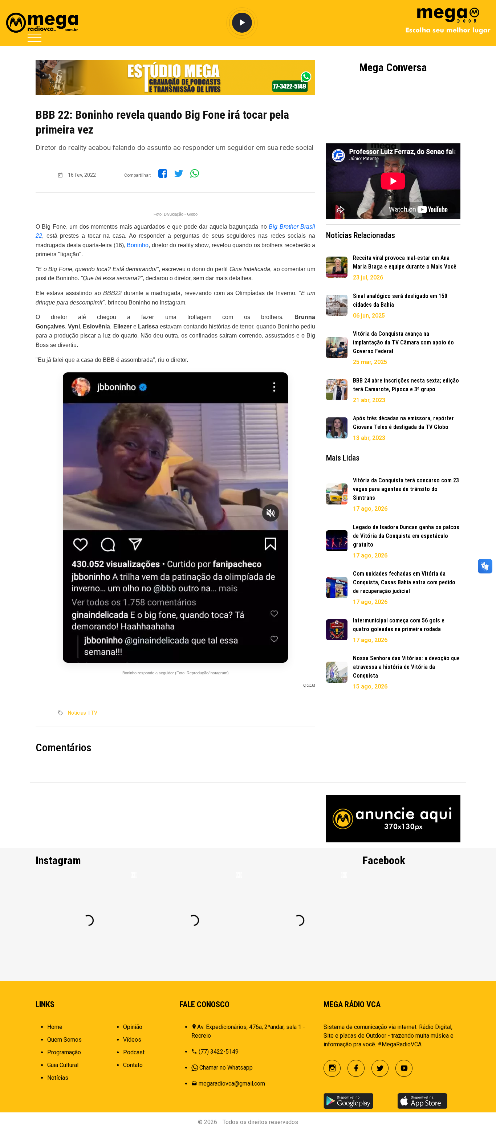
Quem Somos (64, 1039)
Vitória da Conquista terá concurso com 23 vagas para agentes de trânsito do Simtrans (406, 489)
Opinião (132, 1026)
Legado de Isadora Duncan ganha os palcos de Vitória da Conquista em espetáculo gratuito (406, 536)
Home (54, 1026)
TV (94, 713)
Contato (133, 1065)
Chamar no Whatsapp (226, 1067)
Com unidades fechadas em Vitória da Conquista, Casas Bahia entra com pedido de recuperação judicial (404, 582)
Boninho (138, 245)
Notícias (77, 713)
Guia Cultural (62, 1065)
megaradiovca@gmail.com (232, 1083)
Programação (64, 1052)
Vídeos (132, 1039)
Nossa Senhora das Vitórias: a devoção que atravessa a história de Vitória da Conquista (406, 667)
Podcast (134, 1052)
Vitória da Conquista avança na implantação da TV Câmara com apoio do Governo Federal (403, 342)
